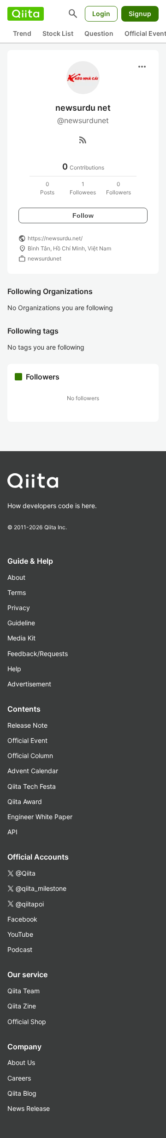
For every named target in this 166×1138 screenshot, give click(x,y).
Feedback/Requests (37, 653)
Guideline (21, 623)
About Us (21, 1062)
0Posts (47, 188)
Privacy (18, 607)
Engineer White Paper (39, 817)
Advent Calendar (32, 771)
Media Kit (21, 638)
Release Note (27, 725)
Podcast (19, 949)
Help (14, 669)
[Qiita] (25, 14)
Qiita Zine (21, 1006)
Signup (140, 13)
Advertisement (29, 684)
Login (101, 13)
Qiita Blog (21, 1093)
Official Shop (26, 1021)
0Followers (118, 188)
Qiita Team (23, 991)
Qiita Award (24, 801)
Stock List (57, 33)
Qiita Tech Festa (31, 786)
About (16, 577)
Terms (16, 592)
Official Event (27, 740)
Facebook (22, 919)
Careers (19, 1078)
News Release (28, 1108)
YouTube (20, 934)
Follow (83, 215)
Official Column (30, 755)
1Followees (83, 188)
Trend (22, 33)
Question (98, 33)
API (12, 832)
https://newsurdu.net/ (55, 238)
